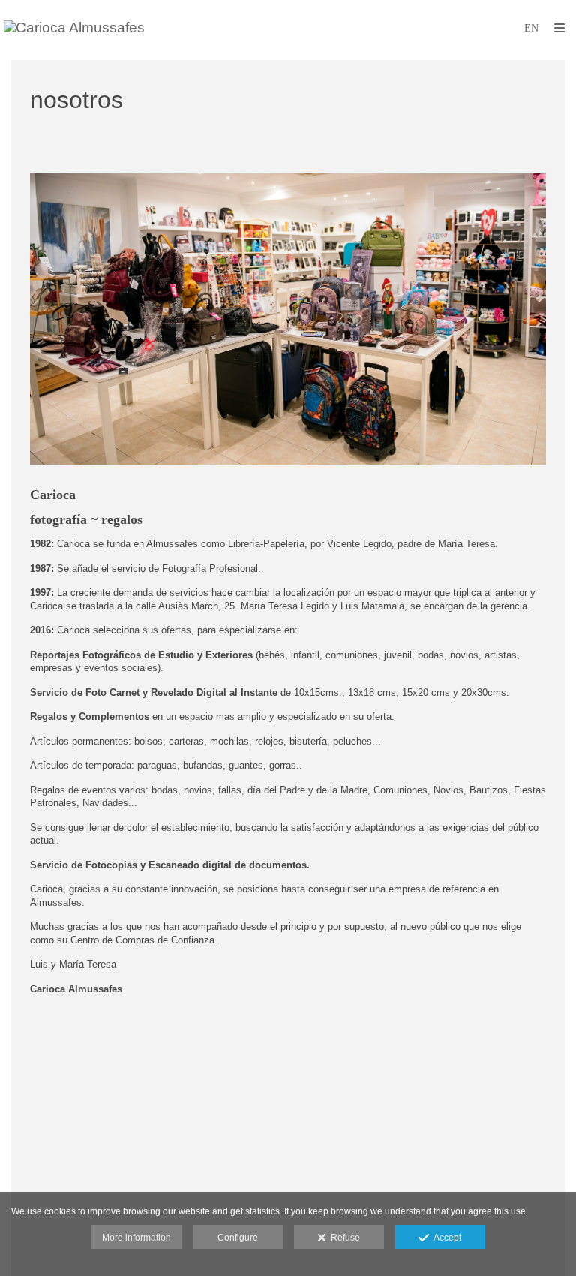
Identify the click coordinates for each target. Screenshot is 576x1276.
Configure (238, 1237)
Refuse (343, 1237)
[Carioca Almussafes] (74, 28)
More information (136, 1237)
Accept (445, 1237)
